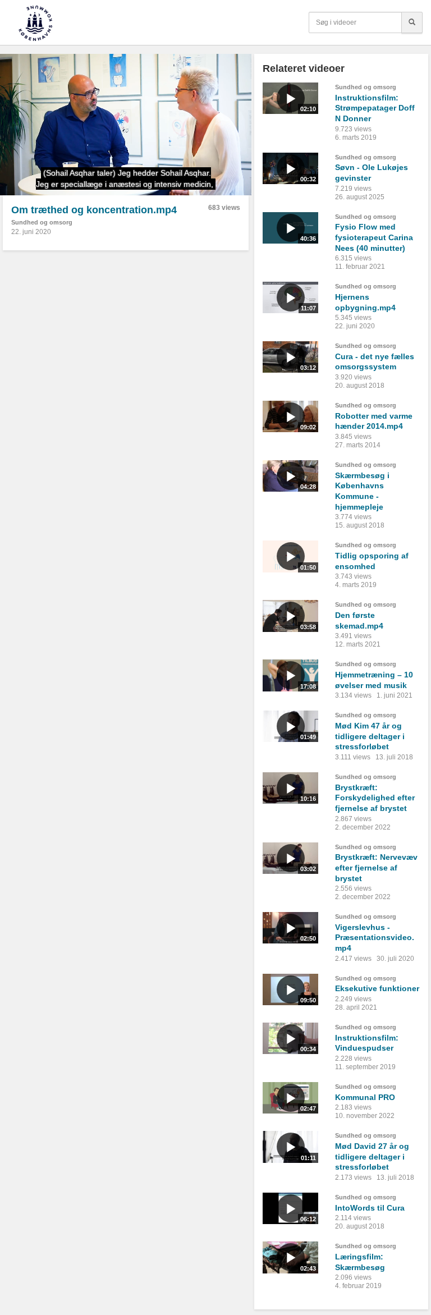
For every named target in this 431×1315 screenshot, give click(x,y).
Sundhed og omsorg (41, 222)
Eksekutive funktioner (377, 988)
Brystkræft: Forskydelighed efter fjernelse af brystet (375, 798)
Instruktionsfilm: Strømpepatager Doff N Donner (375, 108)
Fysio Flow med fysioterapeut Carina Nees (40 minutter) (374, 237)
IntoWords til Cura (370, 1207)
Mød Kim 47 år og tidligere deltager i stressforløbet (370, 736)
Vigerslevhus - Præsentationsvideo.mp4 (374, 937)
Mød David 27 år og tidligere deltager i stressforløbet (372, 1156)
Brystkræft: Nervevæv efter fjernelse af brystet (376, 867)
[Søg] (412, 22)
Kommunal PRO (365, 1097)
